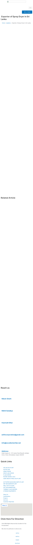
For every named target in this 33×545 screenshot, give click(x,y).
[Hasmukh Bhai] (4, 419)
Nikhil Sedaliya (7, 411)
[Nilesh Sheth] (4, 395)
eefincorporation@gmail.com (13, 435)
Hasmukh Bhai (7, 423)
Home (3, 23)
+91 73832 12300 (6, 400)
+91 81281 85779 (6, 412)
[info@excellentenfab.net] (4, 439)
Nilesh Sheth (6, 399)
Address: (5, 451)
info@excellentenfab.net (11, 443)
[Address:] (4, 448)
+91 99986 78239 (6, 424)
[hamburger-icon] (30, 8)
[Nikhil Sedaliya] (4, 407)
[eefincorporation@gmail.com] (4, 431)
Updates (8, 23)
